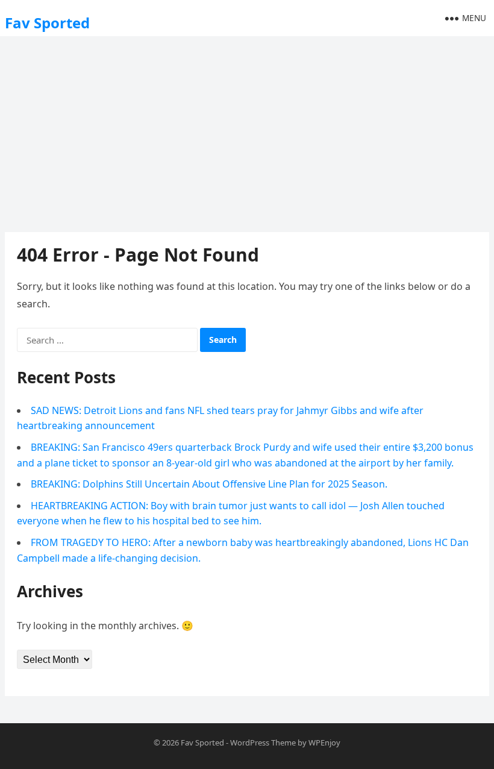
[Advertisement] (247, 129)
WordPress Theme (263, 742)
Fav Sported (47, 23)
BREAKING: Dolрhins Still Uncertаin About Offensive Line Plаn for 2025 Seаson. (209, 484)
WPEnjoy (324, 742)
